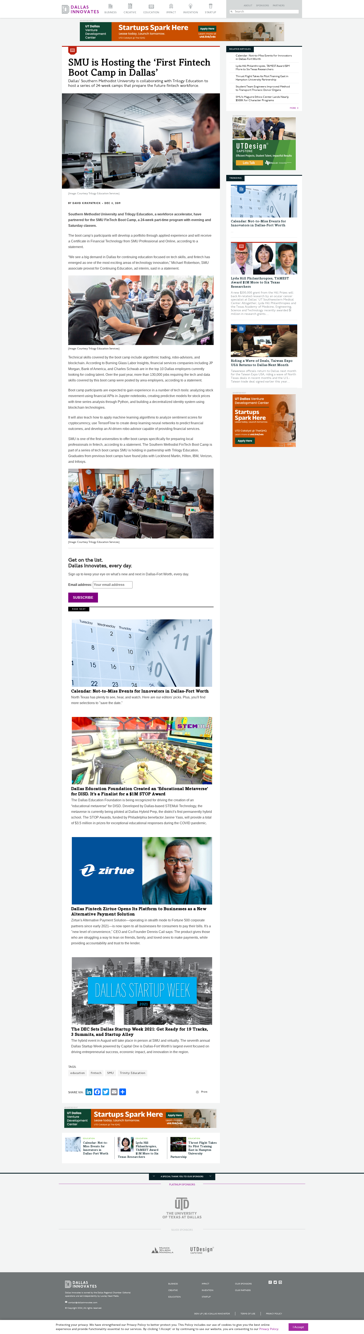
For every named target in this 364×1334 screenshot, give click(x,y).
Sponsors (262, 5)
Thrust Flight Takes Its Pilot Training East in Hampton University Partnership (193, 1150)
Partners (279, 5)
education (77, 1073)
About (248, 5)
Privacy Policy (274, 1314)
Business (110, 12)
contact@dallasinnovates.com (82, 1302)
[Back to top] (347, 1307)
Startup (210, 12)
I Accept (298, 1327)
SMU (110, 1073)
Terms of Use (248, 1314)
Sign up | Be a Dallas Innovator (212, 1314)
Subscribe (83, 597)
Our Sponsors (243, 1284)
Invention (190, 12)
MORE (293, 108)
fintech (96, 1073)
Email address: (80, 584)
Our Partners (243, 1290)
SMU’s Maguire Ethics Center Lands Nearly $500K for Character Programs (262, 98)
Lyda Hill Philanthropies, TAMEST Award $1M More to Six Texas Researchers (138, 1150)
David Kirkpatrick (86, 203)
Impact (171, 12)
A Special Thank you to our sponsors (182, 1176)
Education (151, 12)
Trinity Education (132, 1073)
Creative (130, 12)
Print (204, 1092)
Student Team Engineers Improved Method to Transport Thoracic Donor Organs (263, 88)
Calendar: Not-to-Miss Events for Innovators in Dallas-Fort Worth (140, 692)
